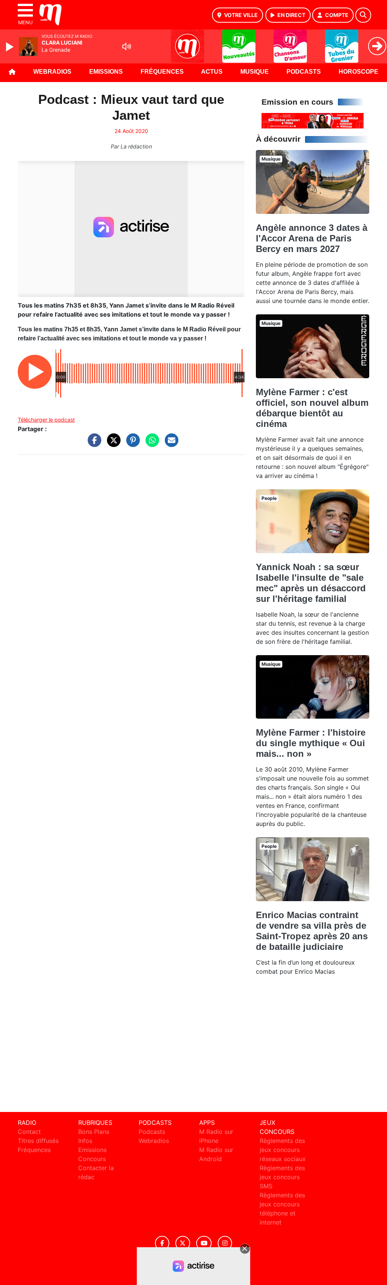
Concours (92, 1159)
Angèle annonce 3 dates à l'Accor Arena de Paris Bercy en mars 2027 (311, 238)
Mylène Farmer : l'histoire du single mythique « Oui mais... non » (310, 743)
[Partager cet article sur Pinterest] (131, 444)
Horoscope (358, 71)
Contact (29, 1131)
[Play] (10, 46)
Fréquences (162, 71)
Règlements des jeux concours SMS (282, 1177)
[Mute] (126, 46)
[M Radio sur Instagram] (225, 1243)
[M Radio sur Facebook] (162, 1243)
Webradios (52, 71)
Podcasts (303, 71)
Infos (85, 1140)
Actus (212, 71)
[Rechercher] (363, 15)
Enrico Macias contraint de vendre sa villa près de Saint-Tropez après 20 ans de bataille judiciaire (312, 931)
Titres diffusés (38, 1140)
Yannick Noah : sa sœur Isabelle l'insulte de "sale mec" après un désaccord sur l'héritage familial (311, 583)
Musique (254, 71)
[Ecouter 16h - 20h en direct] (313, 120)
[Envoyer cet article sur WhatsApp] (150, 444)
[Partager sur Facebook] (92, 444)
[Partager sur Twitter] (112, 444)
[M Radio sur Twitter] (182, 1243)
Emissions (106, 71)
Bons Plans (93, 1131)
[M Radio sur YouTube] (204, 1243)
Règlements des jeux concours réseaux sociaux (283, 1150)
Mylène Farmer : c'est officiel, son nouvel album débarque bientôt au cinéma (312, 408)
